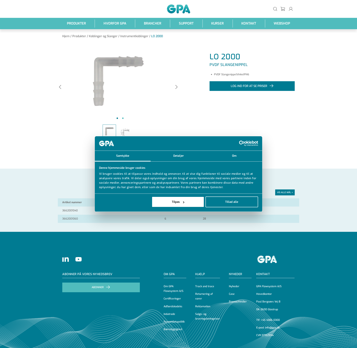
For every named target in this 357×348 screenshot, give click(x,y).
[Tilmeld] (283, 9)
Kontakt (248, 23)
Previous (60, 87)
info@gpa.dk (272, 327)
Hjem (66, 36)
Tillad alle (231, 202)
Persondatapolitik (174, 321)
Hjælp (200, 274)
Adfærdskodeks (173, 306)
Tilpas (176, 202)
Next (176, 87)
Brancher (152, 23)
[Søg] (275, 9)
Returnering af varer (204, 296)
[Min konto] (290, 9)
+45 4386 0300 (270, 320)
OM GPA (169, 274)
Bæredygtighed (173, 329)
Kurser (217, 23)
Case (232, 294)
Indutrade (169, 314)
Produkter (76, 23)
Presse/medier (238, 301)
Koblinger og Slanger (103, 36)
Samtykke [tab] (122, 156)
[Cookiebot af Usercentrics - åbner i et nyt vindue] (242, 143)
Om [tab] (234, 156)
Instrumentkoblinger (134, 36)
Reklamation (202, 306)
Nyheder (235, 274)
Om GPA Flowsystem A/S (173, 289)
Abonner (98, 287)
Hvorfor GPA (115, 23)
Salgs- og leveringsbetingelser (207, 316)
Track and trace (204, 286)
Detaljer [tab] (178, 156)
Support (186, 23)
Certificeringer (172, 298)
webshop (282, 23)
